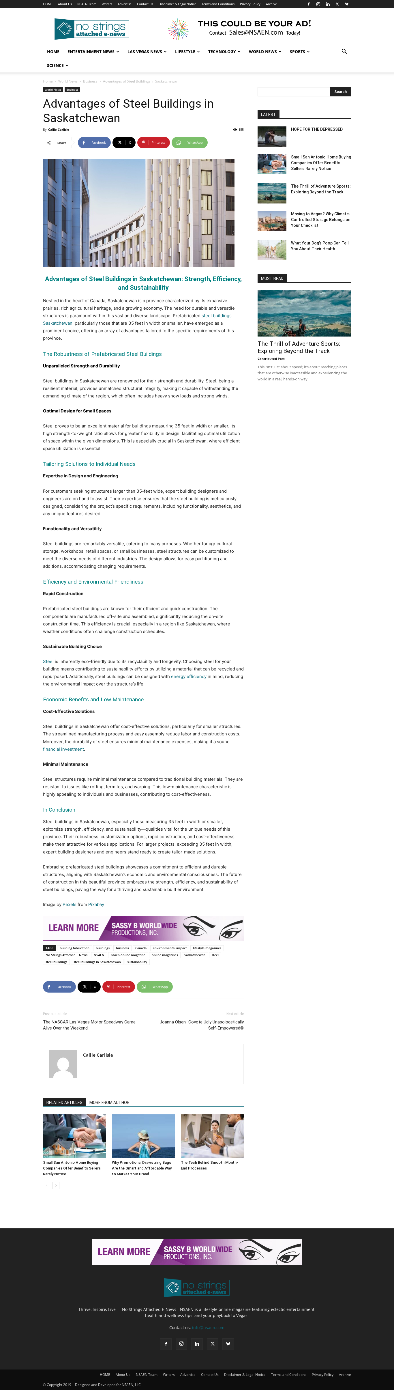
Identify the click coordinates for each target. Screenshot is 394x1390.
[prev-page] (46, 1185)
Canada (141, 948)
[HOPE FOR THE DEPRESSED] (272, 136)
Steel (48, 661)
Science (55, 65)
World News (263, 51)
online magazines (165, 955)
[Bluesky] (346, 4)
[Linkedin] (327, 4)
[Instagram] (318, 4)
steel (215, 955)
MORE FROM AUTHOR (109, 1102)
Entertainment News (91, 51)
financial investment (63, 749)
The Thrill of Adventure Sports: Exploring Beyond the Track (299, 347)
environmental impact (170, 948)
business (122, 948)
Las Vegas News (144, 51)
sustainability (137, 962)
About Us (65, 4)
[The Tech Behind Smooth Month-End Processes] (212, 1136)
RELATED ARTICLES (64, 1102)
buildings (103, 948)
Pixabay (96, 904)
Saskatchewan (194, 955)
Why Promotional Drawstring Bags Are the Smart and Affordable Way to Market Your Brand (142, 1168)
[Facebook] (308, 4)
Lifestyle (185, 51)
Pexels (69, 904)
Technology (222, 51)
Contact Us (145, 4)
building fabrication (74, 948)
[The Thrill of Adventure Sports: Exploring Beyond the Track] (272, 193)
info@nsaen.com (208, 1327)
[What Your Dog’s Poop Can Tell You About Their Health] (272, 250)
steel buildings (56, 962)
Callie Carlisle (58, 129)
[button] (344, 52)
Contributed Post (271, 358)
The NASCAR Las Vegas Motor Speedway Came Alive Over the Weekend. (89, 1025)
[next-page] (55, 1185)
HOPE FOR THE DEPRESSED (317, 129)
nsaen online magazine (128, 955)
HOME (47, 4)
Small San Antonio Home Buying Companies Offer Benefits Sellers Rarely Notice (72, 1168)
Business (90, 81)
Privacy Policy (250, 4)
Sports (297, 51)
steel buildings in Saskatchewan (97, 962)
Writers (107, 4)
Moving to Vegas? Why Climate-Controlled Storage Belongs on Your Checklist (320, 220)
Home (53, 51)
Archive (271, 4)
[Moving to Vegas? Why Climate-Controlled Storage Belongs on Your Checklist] (272, 221)
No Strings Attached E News (66, 955)
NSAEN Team (86, 4)
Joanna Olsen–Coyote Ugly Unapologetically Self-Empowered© (202, 1025)
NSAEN (99, 955)
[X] (337, 4)
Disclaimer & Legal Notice (177, 4)
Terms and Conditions (218, 4)
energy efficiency (189, 676)
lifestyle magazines (207, 948)
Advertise (125, 4)
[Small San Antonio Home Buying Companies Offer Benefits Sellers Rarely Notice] (74, 1136)
